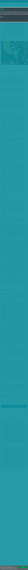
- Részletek (15, 568)
